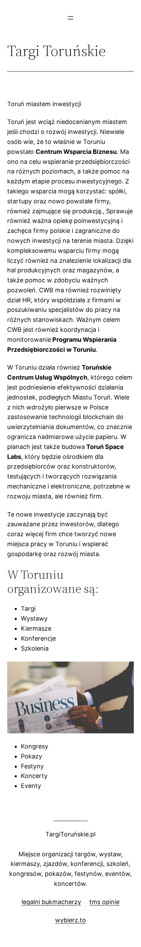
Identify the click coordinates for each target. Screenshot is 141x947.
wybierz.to (70, 920)
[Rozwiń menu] (70, 18)
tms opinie (104, 901)
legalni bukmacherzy (51, 901)
